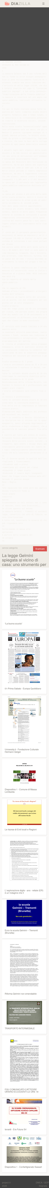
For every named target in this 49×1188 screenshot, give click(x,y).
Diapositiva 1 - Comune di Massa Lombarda (21, 790)
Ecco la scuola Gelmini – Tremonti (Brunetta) (21, 931)
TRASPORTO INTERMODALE (20, 1028)
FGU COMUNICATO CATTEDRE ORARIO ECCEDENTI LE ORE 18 (21, 1090)
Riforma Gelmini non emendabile (21, 993)
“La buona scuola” (13, 623)
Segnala (43, 1185)
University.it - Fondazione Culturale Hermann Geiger (22, 750)
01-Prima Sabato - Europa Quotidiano (23, 688)
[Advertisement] (24, 34)
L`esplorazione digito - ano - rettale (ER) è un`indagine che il (24, 891)
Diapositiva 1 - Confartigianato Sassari (23, 1166)
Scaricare (40, 548)
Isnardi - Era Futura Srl (15, 1129)
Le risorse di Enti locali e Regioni (21, 829)
